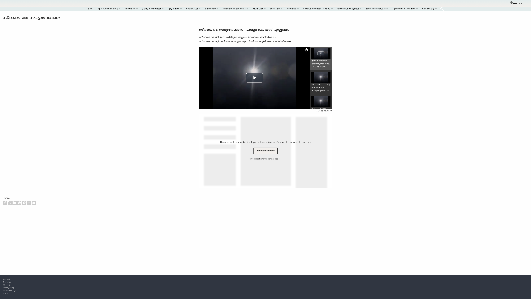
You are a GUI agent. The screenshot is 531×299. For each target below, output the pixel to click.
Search (442, 9)
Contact (6, 279)
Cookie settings (9, 291)
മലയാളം (516, 3)
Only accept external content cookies (265, 159)
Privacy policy (8, 288)
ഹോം (90, 9)
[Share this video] (306, 50)
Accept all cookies (266, 151)
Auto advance (325, 111)
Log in (5, 294)
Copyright (7, 282)
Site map (6, 285)
